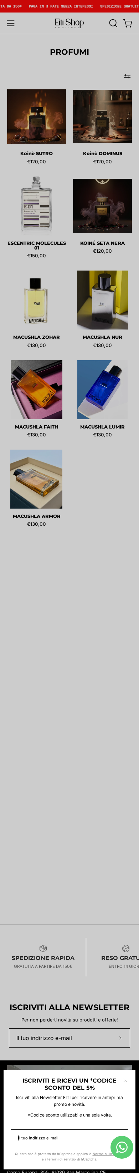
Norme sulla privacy (108, 1154)
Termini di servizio (61, 1159)
